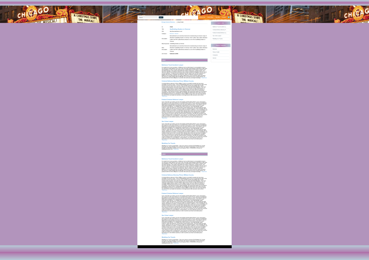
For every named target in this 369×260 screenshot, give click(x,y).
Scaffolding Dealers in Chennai (180, 29)
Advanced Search (168, 17)
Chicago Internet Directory (168, 22)
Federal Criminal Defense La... (220, 32)
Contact (224, 17)
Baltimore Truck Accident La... (220, 26)
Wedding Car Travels (218, 38)
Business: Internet (174, 33)
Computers (215, 55)
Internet (214, 58)
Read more (204, 77)
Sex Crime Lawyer (217, 35)
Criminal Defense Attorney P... (219, 29)
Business (215, 49)
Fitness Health (216, 52)
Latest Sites (210, 17)
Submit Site (202, 17)
